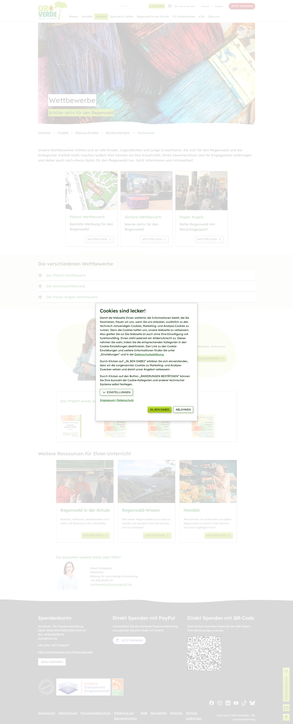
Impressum (107, 400)
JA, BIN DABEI (159, 409)
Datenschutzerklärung (149, 354)
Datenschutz (125, 400)
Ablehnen (183, 409)
